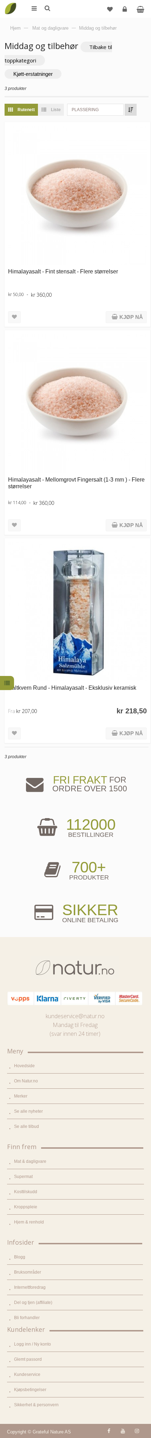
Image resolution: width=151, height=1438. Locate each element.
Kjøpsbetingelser (30, 1389)
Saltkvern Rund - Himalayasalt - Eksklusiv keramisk (72, 687)
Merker (20, 1096)
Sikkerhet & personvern (36, 1404)
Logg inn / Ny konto (32, 1344)
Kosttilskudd (25, 1191)
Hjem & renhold (29, 1222)
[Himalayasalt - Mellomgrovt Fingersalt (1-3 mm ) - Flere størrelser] (77, 403)
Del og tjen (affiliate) (33, 1302)
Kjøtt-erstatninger (33, 74)
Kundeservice (27, 1374)
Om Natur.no (26, 1080)
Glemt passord (28, 1359)
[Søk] (47, 9)
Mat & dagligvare (30, 1161)
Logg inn (124, 9)
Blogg (19, 1257)
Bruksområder (27, 1272)
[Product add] (140, 9)
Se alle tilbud (26, 1126)
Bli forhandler (27, 1317)
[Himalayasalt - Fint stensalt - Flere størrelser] (77, 195)
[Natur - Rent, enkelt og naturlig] (11, 3)
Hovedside (24, 1065)
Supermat (23, 1176)
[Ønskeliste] (110, 9)
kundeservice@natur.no (75, 1016)
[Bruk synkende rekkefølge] (131, 110)
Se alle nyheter (28, 1111)
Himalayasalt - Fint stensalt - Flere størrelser (63, 271)
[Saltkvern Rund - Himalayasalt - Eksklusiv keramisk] (77, 611)
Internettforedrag (30, 1287)
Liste (55, 109)
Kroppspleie (25, 1206)
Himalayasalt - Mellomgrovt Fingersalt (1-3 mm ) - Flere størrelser (76, 482)
